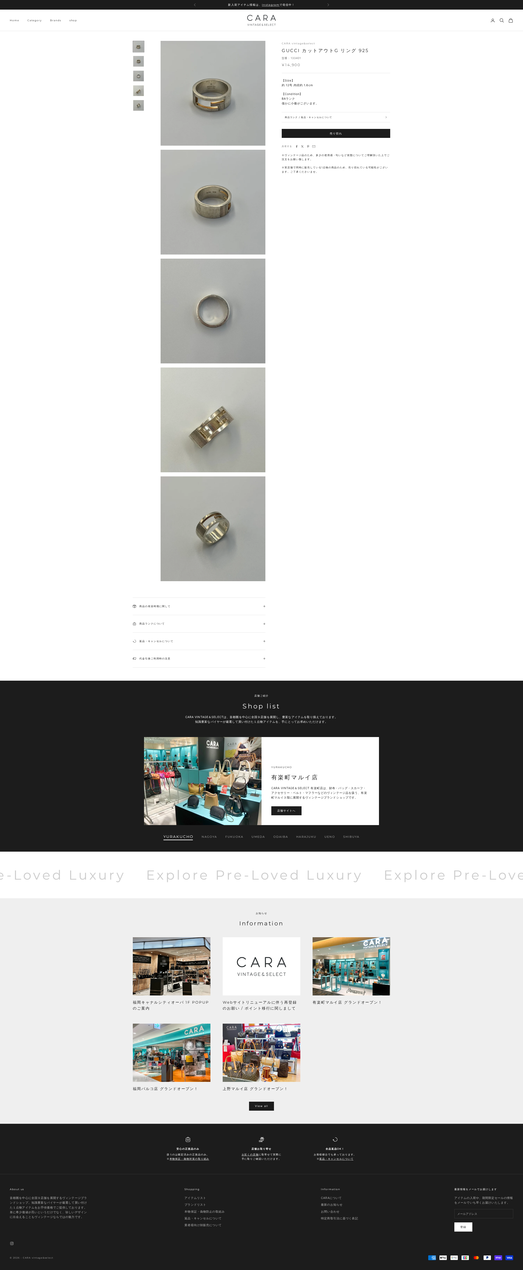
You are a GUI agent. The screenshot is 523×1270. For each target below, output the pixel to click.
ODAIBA (280, 837)
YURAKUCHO (178, 837)
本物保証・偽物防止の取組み (204, 1211)
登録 (463, 1227)
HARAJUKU (306, 837)
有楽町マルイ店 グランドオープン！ (347, 1002)
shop (73, 20)
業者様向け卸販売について (202, 1225)
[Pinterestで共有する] (308, 146)
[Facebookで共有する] (296, 146)
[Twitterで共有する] (302, 146)
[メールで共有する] (313, 146)
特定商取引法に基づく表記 (339, 1218)
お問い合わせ (330, 1211)
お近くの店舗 (263, 4)
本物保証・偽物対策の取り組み (189, 1158)
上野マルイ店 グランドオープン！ (255, 1089)
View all (261, 1106)
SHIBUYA (351, 837)
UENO (329, 837)
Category (34, 20)
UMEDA (258, 837)
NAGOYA (209, 837)
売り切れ (336, 133)
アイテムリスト (195, 1198)
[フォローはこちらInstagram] (12, 1243)
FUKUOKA (234, 837)
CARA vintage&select (298, 43)
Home (14, 20)
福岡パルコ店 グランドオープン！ (165, 1089)
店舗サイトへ (286, 810)
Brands (55, 20)
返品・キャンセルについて (336, 1158)
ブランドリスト (195, 1204)
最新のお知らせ (332, 1204)
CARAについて (331, 1198)
